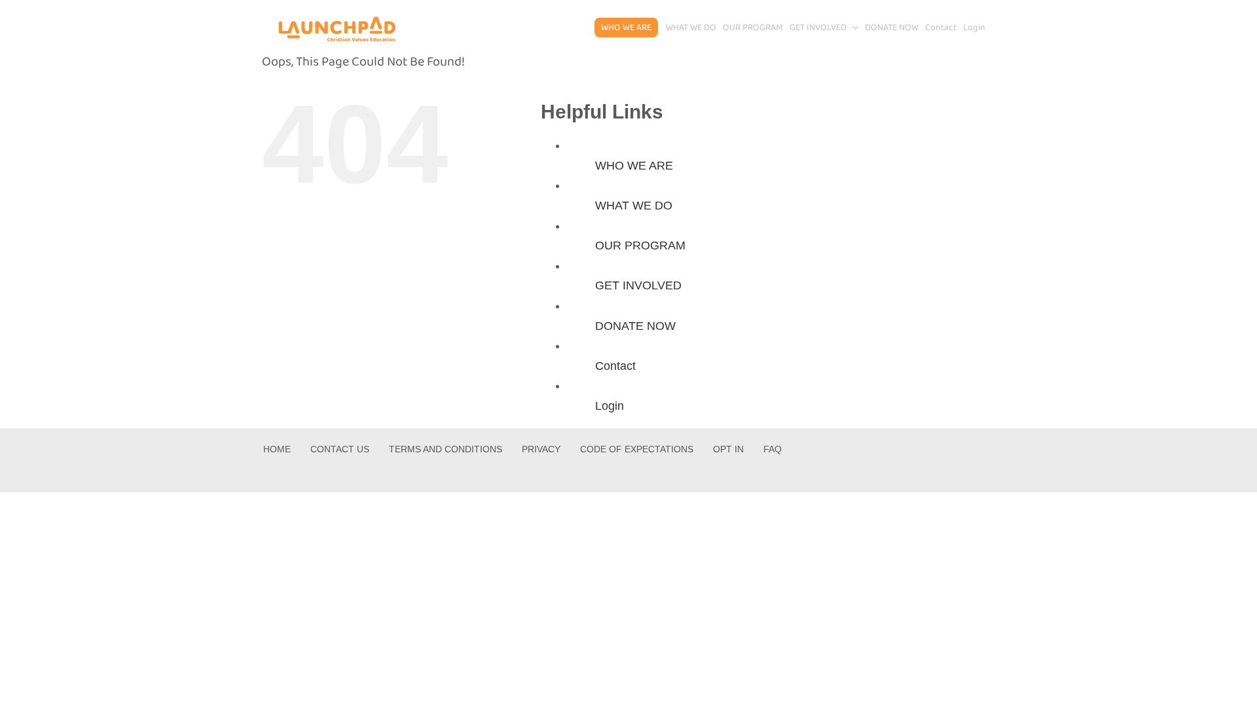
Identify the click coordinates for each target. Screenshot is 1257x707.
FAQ (772, 449)
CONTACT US (339, 449)
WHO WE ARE (634, 165)
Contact (615, 365)
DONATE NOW (635, 326)
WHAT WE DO (633, 205)
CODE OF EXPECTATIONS (636, 449)
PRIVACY (541, 449)
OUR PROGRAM (640, 245)
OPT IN (728, 449)
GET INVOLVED (638, 285)
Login (609, 405)
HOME (277, 449)
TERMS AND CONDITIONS (445, 449)
